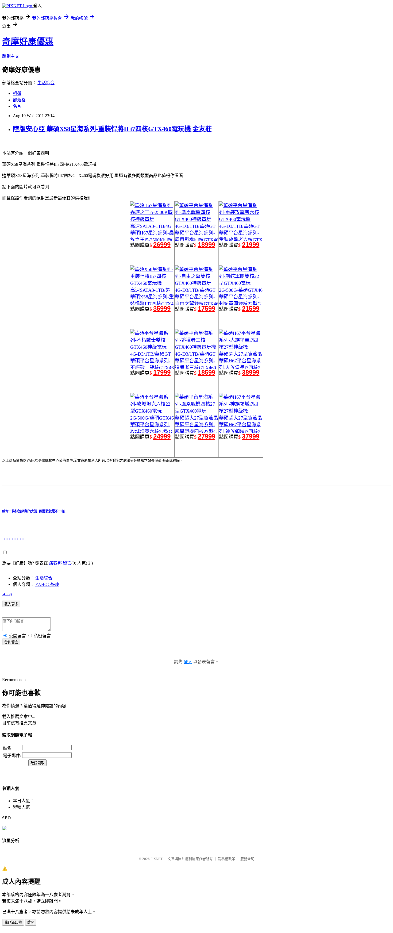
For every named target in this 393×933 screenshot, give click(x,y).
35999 (162, 308)
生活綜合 (46, 82)
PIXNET (157, 859)
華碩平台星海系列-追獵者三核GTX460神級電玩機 (195, 367)
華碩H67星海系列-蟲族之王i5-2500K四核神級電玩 (152, 239)
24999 (162, 436)
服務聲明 (247, 859)
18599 (206, 372)
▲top (7, 594)
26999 (162, 244)
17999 (162, 372)
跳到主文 (10, 56)
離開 (30, 922)
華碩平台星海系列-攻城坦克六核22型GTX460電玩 (151, 431)
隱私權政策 (226, 859)
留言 (67, 563)
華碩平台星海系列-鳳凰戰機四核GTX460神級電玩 (196, 239)
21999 (250, 244)
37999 (250, 436)
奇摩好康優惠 (27, 41)
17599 (206, 308)
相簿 (17, 93)
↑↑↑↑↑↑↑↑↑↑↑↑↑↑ (13, 538)
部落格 (19, 100)
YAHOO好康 (47, 584)
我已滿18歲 (13, 922)
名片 (17, 106)
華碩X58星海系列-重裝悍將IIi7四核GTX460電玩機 (152, 303)
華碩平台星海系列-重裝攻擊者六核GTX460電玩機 (241, 239)
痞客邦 (55, 563)
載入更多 (11, 604)
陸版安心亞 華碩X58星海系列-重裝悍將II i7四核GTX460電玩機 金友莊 (112, 128)
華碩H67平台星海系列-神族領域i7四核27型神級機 (240, 431)
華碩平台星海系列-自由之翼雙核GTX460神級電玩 (196, 303)
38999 (250, 372)
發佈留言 (11, 642)
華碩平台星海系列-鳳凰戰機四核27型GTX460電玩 (196, 431)
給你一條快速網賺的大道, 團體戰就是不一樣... (34, 511)
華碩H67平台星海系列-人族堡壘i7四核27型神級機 (240, 367)
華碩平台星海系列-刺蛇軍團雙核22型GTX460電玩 (240, 303)
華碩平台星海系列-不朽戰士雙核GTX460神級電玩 (152, 367)
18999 (206, 244)
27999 (206, 436)
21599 (250, 308)
